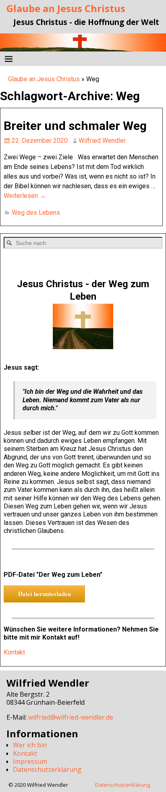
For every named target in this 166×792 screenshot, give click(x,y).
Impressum (30, 761)
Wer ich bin (30, 745)
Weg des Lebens (36, 212)
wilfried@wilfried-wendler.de (70, 717)
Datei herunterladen (44, 593)
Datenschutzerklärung (47, 769)
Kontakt (14, 652)
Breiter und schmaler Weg (75, 126)
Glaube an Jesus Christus (65, 8)
